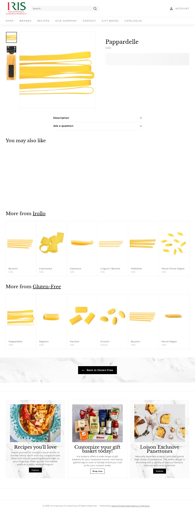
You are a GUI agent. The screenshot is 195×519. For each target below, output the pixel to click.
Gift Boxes (110, 20)
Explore (35, 470)
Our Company (66, 20)
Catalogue (133, 20)
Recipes (43, 20)
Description (61, 117)
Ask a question (63, 125)
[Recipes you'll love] (35, 423)
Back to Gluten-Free (99, 370)
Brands (26, 20)
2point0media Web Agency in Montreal (130, 506)
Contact (89, 20)
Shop (10, 20)
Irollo (108, 47)
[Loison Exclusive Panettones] (159, 423)
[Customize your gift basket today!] (97, 423)
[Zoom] (57, 70)
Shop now (97, 471)
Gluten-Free (47, 286)
